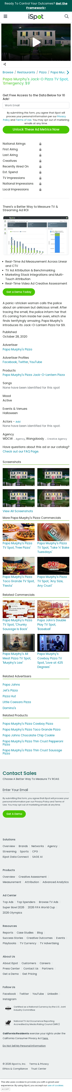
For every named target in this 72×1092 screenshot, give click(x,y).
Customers (29, 963)
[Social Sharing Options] (4, 64)
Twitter (23, 362)
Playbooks (9, 943)
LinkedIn (52, 994)
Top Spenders (26, 902)
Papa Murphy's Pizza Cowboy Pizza (28, 724)
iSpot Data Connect (16, 857)
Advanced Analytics (56, 882)
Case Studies (25, 933)
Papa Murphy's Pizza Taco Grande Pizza (31, 729)
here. (45, 1038)
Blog (40, 933)
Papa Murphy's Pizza (17, 349)
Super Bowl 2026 (13, 907)
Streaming (9, 851)
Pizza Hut (9, 696)
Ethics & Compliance (15, 1068)
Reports (8, 933)
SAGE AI (37, 857)
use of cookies (55, 1085)
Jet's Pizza (10, 690)
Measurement (12, 882)
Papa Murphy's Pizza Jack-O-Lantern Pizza (34, 375)
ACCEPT (5, 1089)
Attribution (32, 882)
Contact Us (30, 968)
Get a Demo (11, 974)
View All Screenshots (18, 511)
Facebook (10, 362)
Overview (9, 846)
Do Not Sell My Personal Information (24, 1045)
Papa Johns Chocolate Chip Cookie (29, 735)
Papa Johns (11, 685)
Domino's (9, 708)
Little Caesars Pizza (17, 702)
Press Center (11, 968)
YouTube (35, 362)
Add (18, 421)
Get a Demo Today (18, 292)
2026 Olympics (12, 913)
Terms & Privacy (39, 1064)
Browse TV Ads (48, 902)
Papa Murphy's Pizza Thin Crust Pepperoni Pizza (33, 742)
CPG (35, 851)
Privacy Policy (42, 801)
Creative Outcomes (40, 938)
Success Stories (13, 938)
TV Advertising (49, 943)
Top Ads (8, 902)
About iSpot (10, 963)
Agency (52, 846)
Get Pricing (29, 974)
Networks (37, 846)
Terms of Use (23, 120)
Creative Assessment (33, 877)
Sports (24, 851)
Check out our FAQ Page (20, 451)
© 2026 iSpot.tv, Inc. (14, 1064)
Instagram (9, 999)
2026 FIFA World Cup (41, 907)
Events (60, 938)
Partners (47, 968)
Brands (23, 846)
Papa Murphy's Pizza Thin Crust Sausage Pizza (32, 751)
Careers (45, 963)
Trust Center (38, 1068)
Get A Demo (14, 814)
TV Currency (28, 943)
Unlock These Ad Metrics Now (36, 129)
